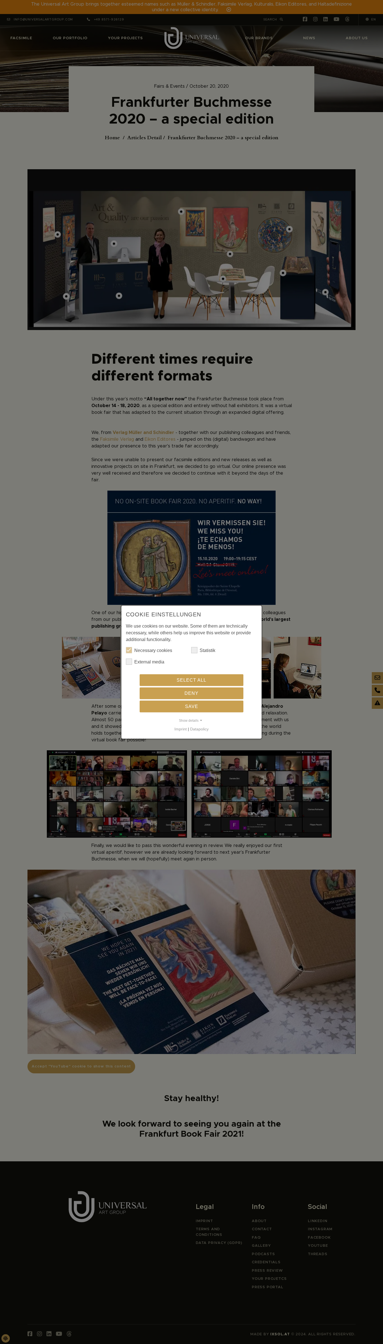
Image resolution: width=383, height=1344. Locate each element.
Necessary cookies (153, 650)
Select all (191, 679)
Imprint (180, 728)
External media (149, 661)
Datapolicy (199, 728)
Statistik (207, 650)
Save (191, 706)
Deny (191, 693)
